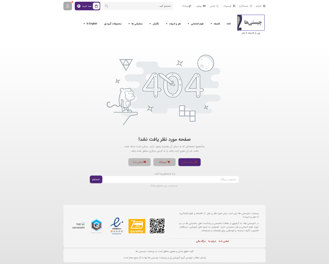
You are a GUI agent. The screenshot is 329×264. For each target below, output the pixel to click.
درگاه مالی (201, 241)
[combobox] (141, 6)
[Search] (106, 6)
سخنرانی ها (137, 24)
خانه (229, 24)
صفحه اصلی (188, 162)
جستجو (96, 179)
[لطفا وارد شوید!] (67, 6)
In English (92, 24)
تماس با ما (138, 162)
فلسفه (217, 24)
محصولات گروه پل (112, 24)
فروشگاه (163, 162)
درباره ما (212, 241)
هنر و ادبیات (175, 24)
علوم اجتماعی (197, 24)
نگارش (156, 24)
